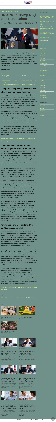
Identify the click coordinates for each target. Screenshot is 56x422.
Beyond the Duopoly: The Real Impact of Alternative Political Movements (8, 353)
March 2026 (42, 60)
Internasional (24, 7)
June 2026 (42, 53)
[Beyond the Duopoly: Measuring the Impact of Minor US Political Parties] (9, 395)
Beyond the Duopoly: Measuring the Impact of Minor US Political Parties (8, 406)
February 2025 (43, 92)
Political (31, 7)
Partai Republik (9, 297)
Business (36, 7)
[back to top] (53, 419)
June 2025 (42, 82)
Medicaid (3, 297)
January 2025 (43, 95)
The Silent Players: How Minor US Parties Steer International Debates (8, 379)
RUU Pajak (28, 297)
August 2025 (43, 78)
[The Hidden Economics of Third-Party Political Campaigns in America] (27, 369)
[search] (54, 3)
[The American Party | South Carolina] (28, 2)
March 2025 (42, 90)
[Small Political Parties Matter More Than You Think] (9, 325)
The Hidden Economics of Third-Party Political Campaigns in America (27, 379)
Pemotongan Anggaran (20, 297)
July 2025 (42, 80)
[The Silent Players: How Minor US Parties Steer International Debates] (9, 369)
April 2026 (42, 58)
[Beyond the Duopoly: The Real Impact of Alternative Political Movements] (9, 342)
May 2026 (42, 55)
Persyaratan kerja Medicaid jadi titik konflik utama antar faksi (18, 84)
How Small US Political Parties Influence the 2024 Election (27, 406)
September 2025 (44, 75)
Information (42, 7)
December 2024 (43, 97)
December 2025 (43, 68)
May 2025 (42, 85)
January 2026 (43, 65)
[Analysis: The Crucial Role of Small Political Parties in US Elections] (9, 310)
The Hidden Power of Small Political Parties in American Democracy (25, 317)
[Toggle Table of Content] (2, 73)
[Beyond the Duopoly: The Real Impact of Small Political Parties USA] (27, 342)
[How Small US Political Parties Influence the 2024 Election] (27, 395)
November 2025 (43, 70)
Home (11, 7)
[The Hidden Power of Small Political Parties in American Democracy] (27, 310)
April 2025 (42, 87)
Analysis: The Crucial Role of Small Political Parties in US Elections (8, 317)
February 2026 (43, 63)
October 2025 (43, 73)
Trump (34, 297)
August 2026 (43, 48)
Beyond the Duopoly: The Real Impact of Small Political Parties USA (26, 353)
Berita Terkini (17, 7)
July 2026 (42, 50)
